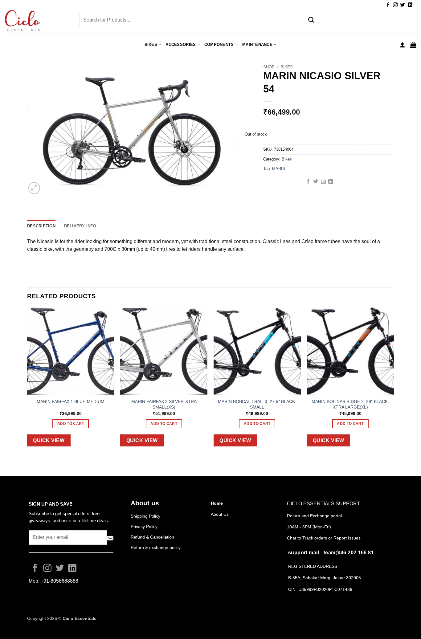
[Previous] (27, 382)
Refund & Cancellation (153, 537)
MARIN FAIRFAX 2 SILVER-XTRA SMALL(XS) (164, 404)
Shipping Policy (145, 516)
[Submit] (311, 20)
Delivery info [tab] (80, 226)
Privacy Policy (144, 526)
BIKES (151, 44)
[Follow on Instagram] (395, 5)
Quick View (48, 440)
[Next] (393, 382)
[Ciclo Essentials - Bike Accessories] (37, 21)
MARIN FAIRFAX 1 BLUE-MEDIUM (70, 401)
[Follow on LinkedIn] (410, 5)
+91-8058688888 (59, 581)
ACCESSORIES (181, 44)
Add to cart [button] (70, 423)
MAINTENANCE (257, 44)
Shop (269, 67)
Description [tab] (41, 226)
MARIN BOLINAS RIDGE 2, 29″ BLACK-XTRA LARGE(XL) (350, 404)
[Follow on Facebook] (388, 5)
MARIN (278, 168)
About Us (220, 514)
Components (219, 44)
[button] (402, 44)
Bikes (286, 67)
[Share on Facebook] (308, 182)
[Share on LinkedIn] (330, 182)
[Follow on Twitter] (402, 5)
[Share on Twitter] (315, 182)
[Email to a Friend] (323, 182)
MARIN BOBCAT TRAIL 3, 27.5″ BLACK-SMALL (257, 404)
